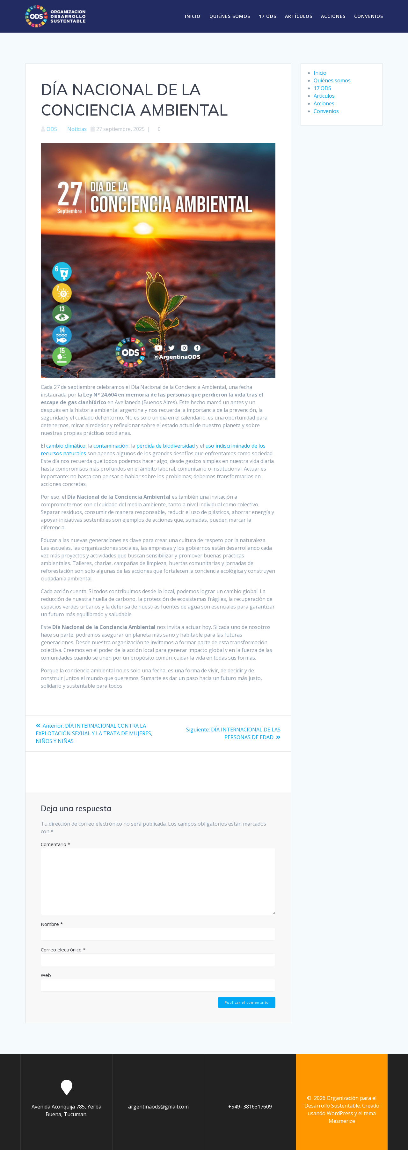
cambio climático (65, 445)
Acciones (333, 16)
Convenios (368, 16)
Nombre (52, 924)
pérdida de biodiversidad (166, 445)
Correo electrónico (63, 949)
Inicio (192, 16)
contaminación (110, 445)
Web (46, 975)
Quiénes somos (229, 16)
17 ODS (267, 16)
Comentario (55, 844)
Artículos (298, 16)
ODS (52, 128)
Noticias (77, 128)
